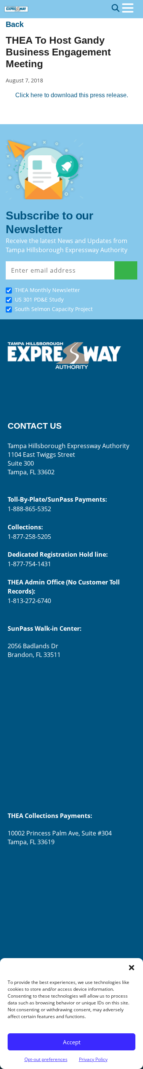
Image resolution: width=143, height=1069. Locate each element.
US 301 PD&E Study (39, 299)
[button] (131, 967)
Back (15, 24)
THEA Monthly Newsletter (47, 290)
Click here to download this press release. (71, 95)
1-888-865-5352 (29, 509)
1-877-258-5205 (29, 536)
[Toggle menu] (127, 8)
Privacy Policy (93, 1059)
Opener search (115, 8)
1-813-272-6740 (29, 601)
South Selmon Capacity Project (54, 309)
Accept (71, 1042)
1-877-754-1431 (29, 564)
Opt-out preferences (45, 1059)
